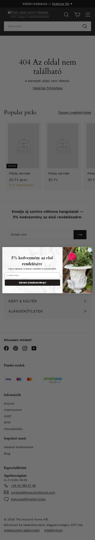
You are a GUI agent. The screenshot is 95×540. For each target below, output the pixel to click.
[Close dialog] (90, 250)
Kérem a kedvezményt (32, 282)
